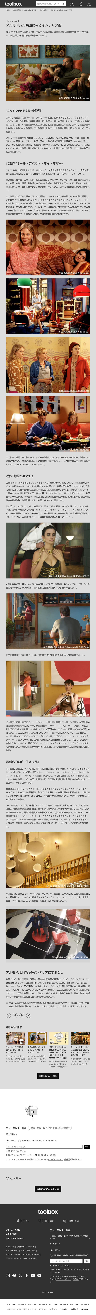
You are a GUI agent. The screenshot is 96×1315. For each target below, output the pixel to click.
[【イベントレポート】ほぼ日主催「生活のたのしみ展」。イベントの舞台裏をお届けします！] (80, 1050)
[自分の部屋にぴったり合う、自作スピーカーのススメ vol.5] (37, 1050)
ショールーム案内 (13, 1229)
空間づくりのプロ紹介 (15, 1238)
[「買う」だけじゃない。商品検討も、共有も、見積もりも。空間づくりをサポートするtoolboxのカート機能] (58, 1050)
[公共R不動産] (43, 1309)
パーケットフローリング (37, 893)
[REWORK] (85, 1309)
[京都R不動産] (63, 1305)
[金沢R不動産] (53, 1305)
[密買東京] (53, 1309)
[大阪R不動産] (74, 1305)
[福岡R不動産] (11, 1309)
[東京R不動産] (11, 1305)
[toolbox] (48, 1211)
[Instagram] (8, 1275)
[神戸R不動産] (85, 1305)
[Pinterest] (14, 1275)
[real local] (74, 1309)
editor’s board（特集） (30, 10)
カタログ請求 (11, 1234)
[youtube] (33, 1275)
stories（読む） (17, 10)
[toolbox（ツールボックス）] (13, 4)
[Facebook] (26, 1275)
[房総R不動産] (32, 1305)
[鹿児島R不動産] (21, 1309)
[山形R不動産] (21, 1305)
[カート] (80, 4)
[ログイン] (71, 4)
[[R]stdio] (63, 1309)
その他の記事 (44, 10)
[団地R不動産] (32, 1309)
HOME (8, 10)
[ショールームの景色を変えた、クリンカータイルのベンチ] (15, 1050)
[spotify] (39, 1275)
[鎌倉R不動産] (43, 1305)
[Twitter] (20, 1275)
